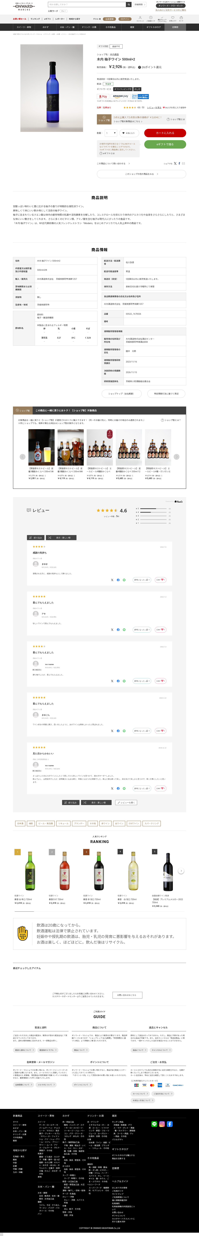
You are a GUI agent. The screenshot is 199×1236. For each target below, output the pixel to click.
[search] (129, 4)
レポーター (60, 19)
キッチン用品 (117, 1122)
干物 (66, 1145)
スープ (66, 1178)
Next (176, 457)
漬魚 (71, 1145)
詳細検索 (139, 4)
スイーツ (41, 1122)
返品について (138, 1050)
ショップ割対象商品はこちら (127, 121)
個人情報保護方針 (119, 1200)
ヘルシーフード (93, 1185)
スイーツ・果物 (24, 27)
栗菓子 (42, 1150)
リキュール (63, 823)
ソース (106, 1176)
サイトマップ (117, 1194)
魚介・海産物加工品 (71, 1142)
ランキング (35, 19)
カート (181, 21)
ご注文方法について (161, 1094)
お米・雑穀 (42, 1193)
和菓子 (40, 1154)
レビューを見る (154, 107)
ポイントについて (81, 1085)
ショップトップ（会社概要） (121, 394)
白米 (41, 1196)
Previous (22, 457)
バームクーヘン (45, 1128)
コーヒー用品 (122, 1133)
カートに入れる (165, 132)
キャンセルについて (160, 1050)
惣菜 (66, 1215)
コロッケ (68, 1136)
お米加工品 (49, 1199)
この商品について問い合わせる (111, 163)
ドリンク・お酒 (89, 27)
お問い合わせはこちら (126, 995)
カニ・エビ (78, 1148)
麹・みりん (100, 1179)
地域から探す (74, 19)
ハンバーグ (74, 1125)
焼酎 (31, 823)
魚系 (71, 1160)
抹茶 (58, 1168)
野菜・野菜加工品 (71, 1185)
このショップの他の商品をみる (139, 174)
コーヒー (96, 1128)
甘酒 (98, 1136)
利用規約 (116, 1203)
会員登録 (109, 19)
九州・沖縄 (17, 1172)
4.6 (123, 510)
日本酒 (20, 823)
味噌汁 (74, 1178)
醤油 (105, 1167)
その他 (93, 823)
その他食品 (110, 27)
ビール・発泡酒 (45, 823)
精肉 (66, 1125)
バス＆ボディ (117, 1139)
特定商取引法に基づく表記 (166, 394)
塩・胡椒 (92, 1167)
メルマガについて (45, 1085)
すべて (15, 1122)
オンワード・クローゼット (171, 6)
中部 (15, 1163)
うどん (42, 1205)
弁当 (71, 1215)
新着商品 (17, 1115)
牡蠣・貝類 (72, 1151)
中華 (64, 1206)
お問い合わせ (117, 1212)
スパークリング (152, 823)
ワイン (99, 1142)
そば (48, 1205)
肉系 (66, 1160)
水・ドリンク (93, 1122)
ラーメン (43, 1208)
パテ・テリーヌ (76, 1133)
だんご (47, 1171)
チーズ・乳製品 (69, 1194)
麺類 (40, 1202)
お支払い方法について (141, 1100)
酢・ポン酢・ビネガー (98, 1170)
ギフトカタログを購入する (123, 1155)
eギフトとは (109, 153)
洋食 (73, 1200)
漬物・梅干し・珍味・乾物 (73, 1190)
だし (100, 1176)
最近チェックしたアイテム (162, 20)
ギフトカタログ (154, 27)
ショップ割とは (177, 119)
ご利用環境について (120, 1197)
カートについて (139, 1094)
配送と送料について (23, 1050)
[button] (18, 870)
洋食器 (116, 1125)
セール (19, 19)
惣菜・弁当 (67, 1212)
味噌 (100, 1167)
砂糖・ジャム (94, 1173)
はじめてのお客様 (119, 1188)
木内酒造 (114, 54)
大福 (41, 1171)
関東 (15, 1160)
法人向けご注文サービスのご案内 (170, 10)
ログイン (125, 19)
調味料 (90, 1164)
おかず (46, 27)
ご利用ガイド (150, 21)
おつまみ (66, 1166)
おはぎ (55, 1171)
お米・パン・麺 (67, 27)
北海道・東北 (18, 1156)
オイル (91, 1179)
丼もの (76, 1136)
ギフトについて (118, 1216)
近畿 (15, 1166)
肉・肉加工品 (68, 1122)
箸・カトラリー (121, 1131)
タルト (57, 1148)
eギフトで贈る (165, 144)
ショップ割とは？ (173, 420)
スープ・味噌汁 (69, 1175)
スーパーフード (95, 1188)
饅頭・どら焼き (45, 1157)
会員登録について (22, 1085)
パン (40, 1214)
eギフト (47, 19)
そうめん (55, 1205)
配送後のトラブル (47, 1050)
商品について (79, 1050)
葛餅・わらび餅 (45, 1162)
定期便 (175, 27)
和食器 (123, 1125)
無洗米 (47, 1196)
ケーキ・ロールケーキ (48, 1125)
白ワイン (119, 823)
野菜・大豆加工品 (70, 1181)
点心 (66, 1209)
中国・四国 (17, 1169)
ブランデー (79, 823)
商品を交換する (118, 1158)
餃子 (71, 1209)
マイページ (140, 21)
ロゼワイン (134, 823)
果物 (40, 1177)
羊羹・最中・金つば (51, 1160)
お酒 (89, 1139)
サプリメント (98, 1190)
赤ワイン (105, 823)
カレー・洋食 (68, 1197)
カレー (63, 11)
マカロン (50, 1131)
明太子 (77, 1145)
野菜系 (77, 1160)
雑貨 (132, 27)
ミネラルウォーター (97, 1125)
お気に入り (172, 21)
